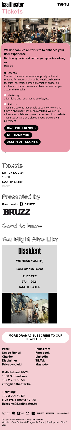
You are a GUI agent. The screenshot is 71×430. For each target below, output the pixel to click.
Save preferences (21, 128)
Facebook (43, 352)
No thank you (18, 135)
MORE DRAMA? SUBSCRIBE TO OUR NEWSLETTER (36, 337)
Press (6, 349)
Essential (12, 73)
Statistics (12, 104)
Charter (7, 356)
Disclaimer (9, 360)
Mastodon (43, 364)
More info (8, 66)
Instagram (43, 349)
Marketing (13, 95)
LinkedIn (42, 356)
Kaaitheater (12, 182)
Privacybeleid (11, 364)
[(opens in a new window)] (17, 212)
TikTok (40, 360)
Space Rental (11, 352)
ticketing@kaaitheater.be (19, 403)
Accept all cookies (22, 142)
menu (62, 4)
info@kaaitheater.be (16, 384)
